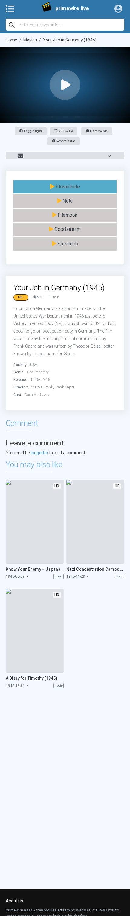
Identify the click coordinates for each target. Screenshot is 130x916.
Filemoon (67, 215)
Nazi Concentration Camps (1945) (95, 569)
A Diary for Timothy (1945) (31, 678)
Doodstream (67, 229)
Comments (98, 131)
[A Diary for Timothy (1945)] (35, 631)
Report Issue (65, 141)
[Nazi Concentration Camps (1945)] (95, 522)
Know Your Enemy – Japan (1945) (35, 569)
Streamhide (67, 187)
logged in (39, 452)
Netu (67, 201)
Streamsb (67, 244)
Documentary (38, 372)
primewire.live (72, 8)
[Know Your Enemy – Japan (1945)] (35, 522)
